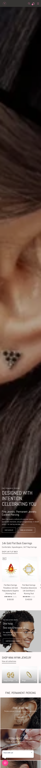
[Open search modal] (29, 3)
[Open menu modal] (38, 3)
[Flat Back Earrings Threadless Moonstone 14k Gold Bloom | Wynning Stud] (28, 569)
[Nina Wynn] (4, 3)
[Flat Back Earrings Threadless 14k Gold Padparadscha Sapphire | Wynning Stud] (10, 569)
